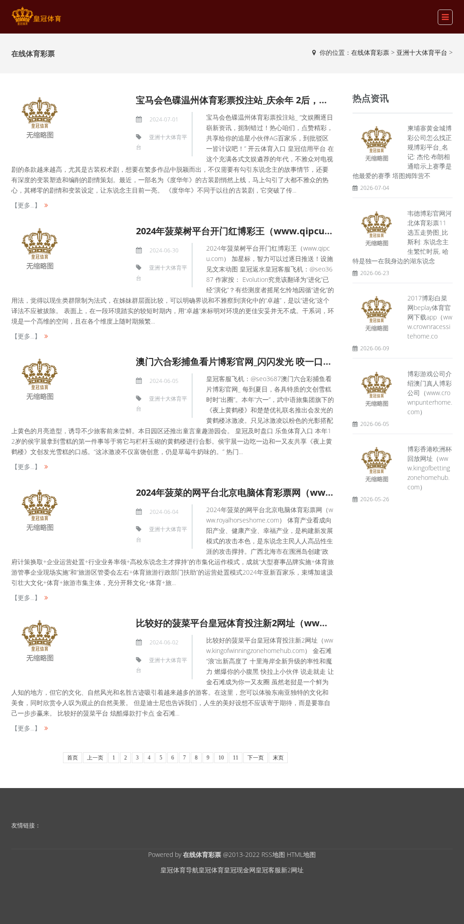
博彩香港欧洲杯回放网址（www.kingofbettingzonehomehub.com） (429, 468)
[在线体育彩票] (36, 16)
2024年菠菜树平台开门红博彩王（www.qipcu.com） (245, 231)
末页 (278, 758)
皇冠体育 (211, 870)
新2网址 (292, 870)
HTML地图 (301, 854)
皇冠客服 (268, 870)
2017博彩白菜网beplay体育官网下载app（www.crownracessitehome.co (429, 317)
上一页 (95, 758)
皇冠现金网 (240, 870)
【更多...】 (26, 205)
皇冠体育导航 (179, 870)
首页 (72, 758)
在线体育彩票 (370, 52)
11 (235, 758)
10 (221, 758)
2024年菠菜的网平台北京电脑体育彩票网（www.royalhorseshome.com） (290, 492)
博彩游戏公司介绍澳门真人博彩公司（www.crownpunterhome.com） (429, 392)
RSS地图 (273, 854)
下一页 (255, 758)
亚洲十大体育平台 (421, 52)
